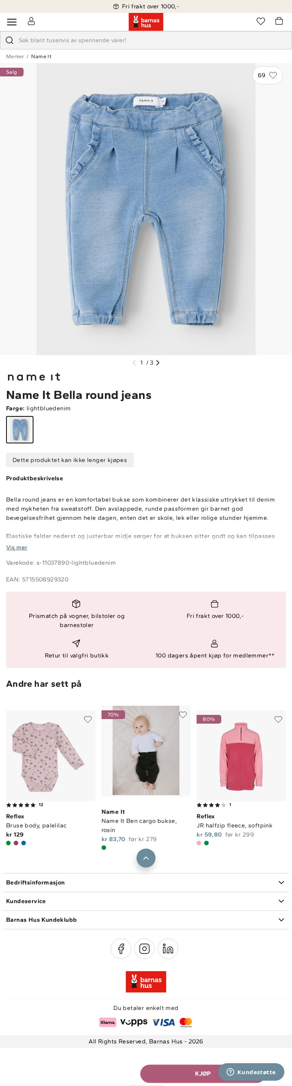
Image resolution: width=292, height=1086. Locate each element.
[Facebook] (121, 948)
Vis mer (16, 547)
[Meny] (12, 22)
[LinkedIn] (168, 948)
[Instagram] (144, 948)
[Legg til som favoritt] (87, 719)
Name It (41, 56)
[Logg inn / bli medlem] (31, 21)
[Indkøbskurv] (280, 22)
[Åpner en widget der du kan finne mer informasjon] (251, 1072)
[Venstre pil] (134, 362)
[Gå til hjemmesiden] (146, 22)
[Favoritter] (261, 21)
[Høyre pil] (157, 362)
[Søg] (9, 40)
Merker (15, 56)
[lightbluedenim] (19, 429)
